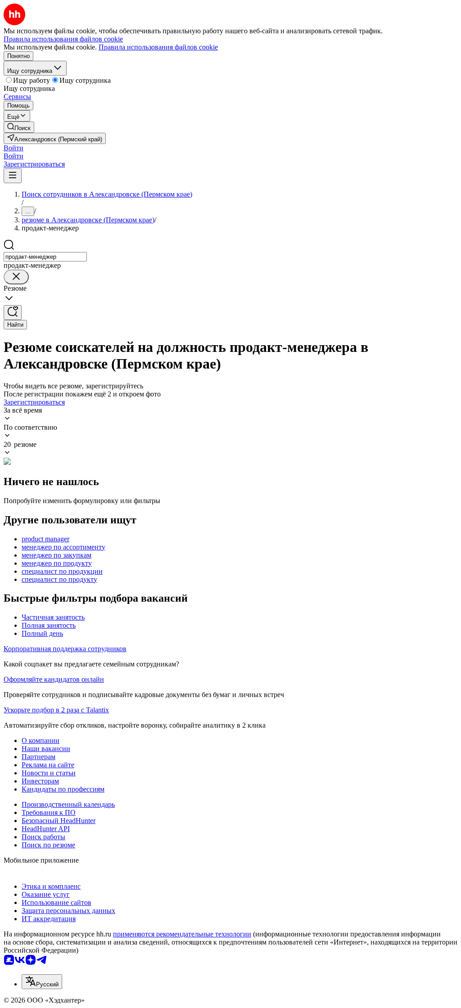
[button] (13, 148)
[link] (19, 127)
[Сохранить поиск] (13, 312)
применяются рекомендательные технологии (182, 934)
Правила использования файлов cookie (158, 47)
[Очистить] (16, 277)
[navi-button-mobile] (13, 175)
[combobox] (45, 256)
